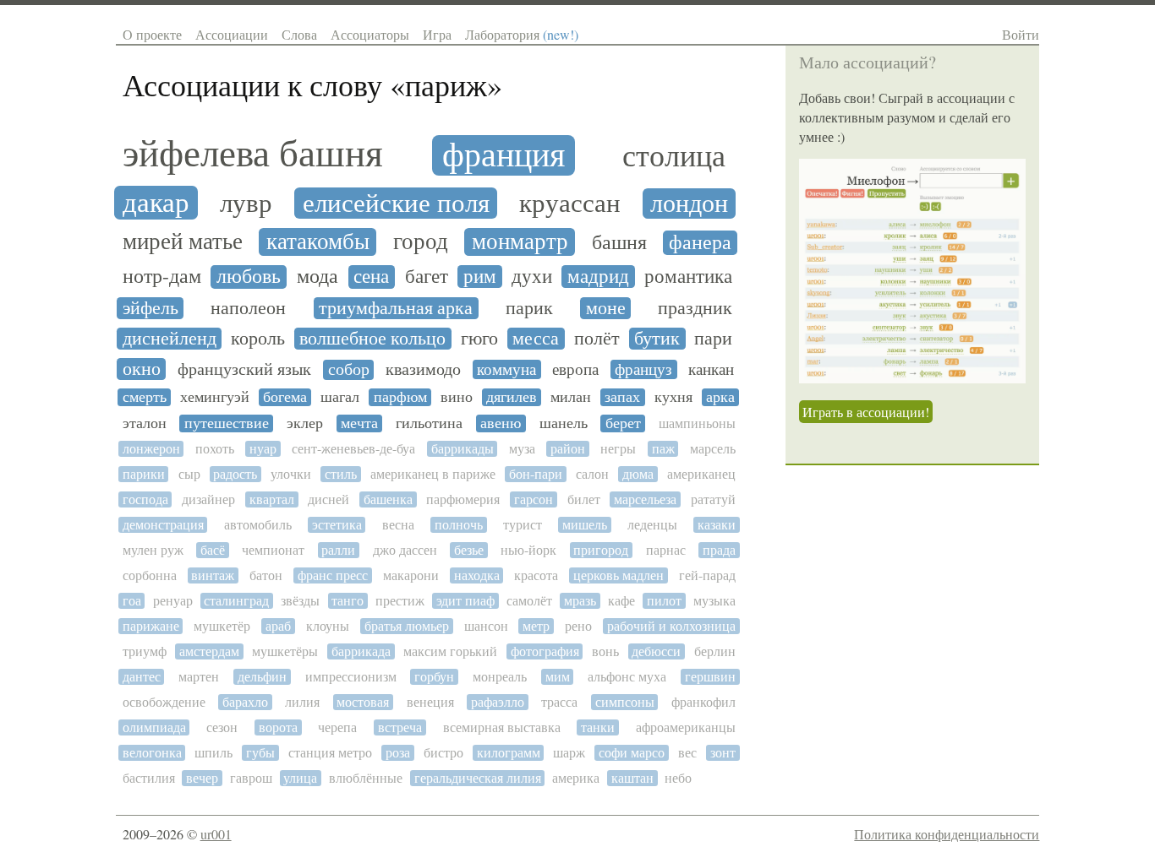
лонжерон (151, 449)
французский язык (244, 370)
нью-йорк (528, 550)
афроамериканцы (686, 727)
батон (265, 575)
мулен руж (153, 550)
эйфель (150, 308)
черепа (337, 727)
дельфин (262, 677)
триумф (145, 651)
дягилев (511, 397)
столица (673, 156)
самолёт (529, 601)
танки (598, 727)
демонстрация (163, 525)
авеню (500, 423)
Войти (1020, 34)
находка (477, 575)
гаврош (251, 778)
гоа (132, 601)
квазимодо (423, 370)
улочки (291, 474)
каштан (632, 778)
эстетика (337, 525)
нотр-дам (162, 276)
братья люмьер (406, 626)
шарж (569, 753)
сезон (222, 727)
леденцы (652, 525)
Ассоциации (231, 34)
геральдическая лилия (477, 778)
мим (557, 677)
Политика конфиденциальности (946, 834)
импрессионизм (351, 677)
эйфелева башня (253, 154)
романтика (688, 276)
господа (145, 499)
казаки (717, 525)
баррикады (462, 449)
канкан (711, 370)
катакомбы (317, 242)
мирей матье (183, 242)
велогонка (152, 753)
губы (260, 753)
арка (720, 397)
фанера (700, 243)
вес (687, 753)
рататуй (713, 499)
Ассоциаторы (370, 34)
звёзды (300, 601)
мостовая (363, 702)
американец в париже (432, 474)
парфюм (400, 397)
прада (719, 550)
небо (678, 778)
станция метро (330, 753)
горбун (434, 677)
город (420, 242)
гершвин (710, 677)
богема (285, 397)
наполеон (248, 308)
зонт (723, 753)
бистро (443, 753)
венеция (430, 702)
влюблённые (365, 778)
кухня (673, 397)
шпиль (213, 753)
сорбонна (150, 575)
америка (575, 778)
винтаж (212, 575)
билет (583, 499)
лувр (246, 203)
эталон (145, 423)
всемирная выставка (502, 727)
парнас (666, 550)
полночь (459, 525)
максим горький (450, 651)
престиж (399, 601)
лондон (689, 203)
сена (371, 277)
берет (623, 423)
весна (398, 525)
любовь (248, 277)
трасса (559, 702)
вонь (605, 651)
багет (426, 276)
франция (503, 155)
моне (606, 308)
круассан (570, 204)
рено (578, 626)
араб (278, 626)
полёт (597, 339)
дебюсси (656, 651)
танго (347, 601)
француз (643, 369)
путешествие (226, 423)
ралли (338, 550)
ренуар (173, 601)
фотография (545, 651)
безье (469, 550)
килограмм (508, 753)
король (258, 339)
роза (398, 753)
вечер (202, 778)
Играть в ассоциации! (865, 412)
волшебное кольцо (372, 339)
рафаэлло (497, 702)
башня (619, 243)
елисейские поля (396, 203)
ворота (278, 727)
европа (575, 369)
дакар (156, 203)
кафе (621, 601)
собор (348, 370)
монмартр (520, 242)
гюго (479, 339)
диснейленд (169, 339)
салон (592, 474)
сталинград (236, 601)
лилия (302, 702)
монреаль (500, 677)
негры (618, 449)
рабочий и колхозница (671, 626)
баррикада (361, 651)
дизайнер (208, 499)
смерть (145, 397)
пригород (600, 550)
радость (235, 474)
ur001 (216, 834)
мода (317, 277)
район (567, 449)
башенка (388, 499)
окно (142, 369)
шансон (486, 626)
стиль (341, 474)
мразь (580, 601)
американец (701, 474)
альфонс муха (627, 677)
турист (522, 525)
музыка (714, 601)
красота (536, 575)
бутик (657, 339)
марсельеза (645, 499)
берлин (715, 651)
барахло (245, 702)
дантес (142, 677)
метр (536, 626)
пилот (664, 601)
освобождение (164, 702)
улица (300, 778)
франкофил (703, 702)
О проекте (152, 34)
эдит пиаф (465, 601)
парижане (151, 626)
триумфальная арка (396, 308)
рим (479, 276)
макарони (411, 575)
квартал (271, 499)
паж (663, 449)
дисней (328, 499)
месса (535, 339)
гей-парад (707, 575)
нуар (262, 449)
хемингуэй (214, 397)
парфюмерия (463, 499)
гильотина (429, 423)
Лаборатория (521, 34)
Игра (437, 34)
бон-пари (535, 474)
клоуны (327, 626)
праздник (695, 308)
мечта (359, 423)
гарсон (533, 499)
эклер (305, 423)
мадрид (598, 276)
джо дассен (405, 550)
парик (529, 308)
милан (570, 397)
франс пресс (333, 575)
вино (457, 397)
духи (532, 276)
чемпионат (273, 550)
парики (144, 474)
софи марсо (632, 753)
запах (622, 397)
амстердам (209, 651)
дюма (638, 474)
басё (212, 550)
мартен (198, 677)
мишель (584, 525)
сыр (189, 474)
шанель (563, 423)
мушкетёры (285, 651)
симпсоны (624, 702)
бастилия (149, 778)
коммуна (506, 369)
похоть (214, 449)
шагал (339, 397)
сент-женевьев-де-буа (353, 449)
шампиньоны (697, 423)
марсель (713, 449)
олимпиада (154, 727)
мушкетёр (222, 626)
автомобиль (258, 525)
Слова (299, 34)
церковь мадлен (618, 575)
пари (713, 339)
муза (522, 449)
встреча (400, 727)
